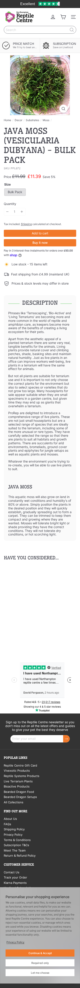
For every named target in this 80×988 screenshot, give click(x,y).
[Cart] (63, 16)
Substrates (32, 120)
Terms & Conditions (17, 840)
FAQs (7, 824)
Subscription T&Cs (16, 845)
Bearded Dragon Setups (20, 797)
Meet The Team (15, 850)
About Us (10, 819)
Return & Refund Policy (20, 855)
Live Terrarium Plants (18, 781)
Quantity (10, 204)
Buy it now (40, 242)
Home (7, 120)
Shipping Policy (14, 829)
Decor (18, 120)
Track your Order (15, 877)
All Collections (13, 802)
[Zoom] (63, 109)
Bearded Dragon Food (19, 792)
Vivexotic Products (17, 770)
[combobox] (40, 30)
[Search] (71, 30)
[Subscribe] (66, 738)
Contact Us (11, 872)
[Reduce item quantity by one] (7, 211)
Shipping (26, 224)
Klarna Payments (15, 883)
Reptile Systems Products (21, 776)
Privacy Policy (13, 834)
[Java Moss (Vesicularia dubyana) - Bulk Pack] (31, 607)
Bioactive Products (17, 786)
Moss (46, 120)
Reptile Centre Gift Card (20, 765)
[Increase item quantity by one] (22, 211)
